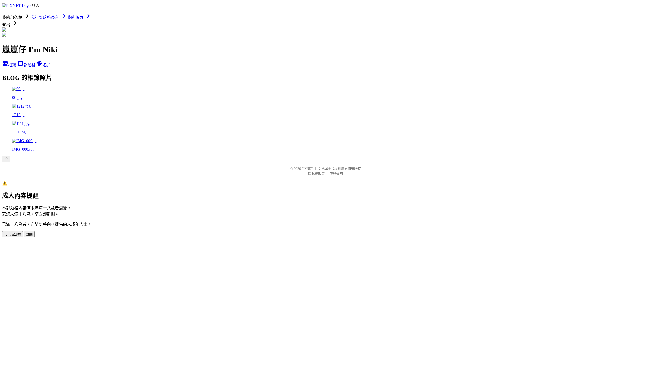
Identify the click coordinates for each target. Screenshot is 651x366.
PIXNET (307, 169)
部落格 (30, 65)
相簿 (12, 65)
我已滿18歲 (12, 234)
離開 (29, 234)
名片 (47, 65)
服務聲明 (336, 174)
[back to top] (6, 159)
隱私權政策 (316, 174)
